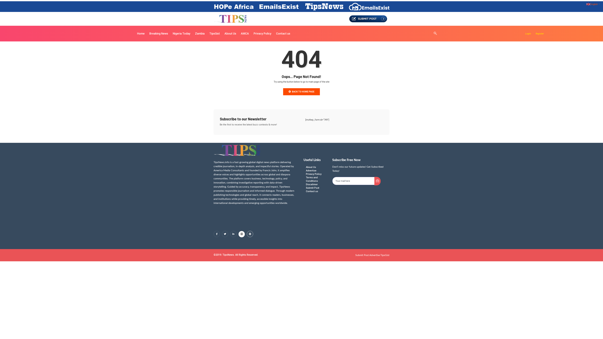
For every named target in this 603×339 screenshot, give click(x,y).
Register (539, 33)
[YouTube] (242, 234)
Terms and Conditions (312, 179)
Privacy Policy (262, 33)
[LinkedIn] (233, 234)
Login (528, 33)
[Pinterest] (250, 234)
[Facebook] (217, 234)
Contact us (283, 33)
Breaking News (158, 33)
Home (141, 33)
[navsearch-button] (434, 33)
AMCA (245, 33)
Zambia (200, 33)
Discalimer (312, 184)
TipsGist (214, 33)
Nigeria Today (181, 33)
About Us (230, 33)
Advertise (311, 170)
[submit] (377, 181)
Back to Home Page (303, 91)
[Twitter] (225, 234)
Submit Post (312, 187)
